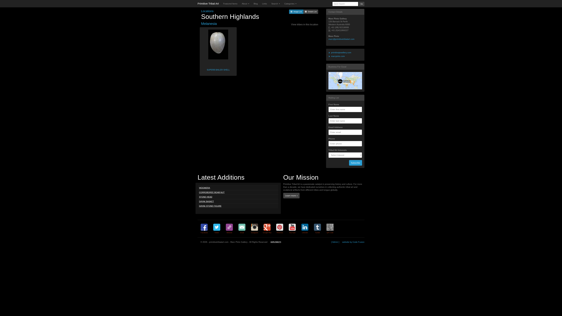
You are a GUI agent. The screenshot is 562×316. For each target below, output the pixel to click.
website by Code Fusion (353, 242)
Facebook (204, 232)
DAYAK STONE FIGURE (210, 206)
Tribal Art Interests (337, 150)
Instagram (254, 232)
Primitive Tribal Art (208, 3)
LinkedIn (305, 232)
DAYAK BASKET (206, 201)
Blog (256, 3)
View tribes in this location (304, 24)
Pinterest (280, 232)
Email (242, 232)
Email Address (335, 127)
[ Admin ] (335, 242)
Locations (207, 11)
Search (275, 3)
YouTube (292, 232)
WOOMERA (204, 188)
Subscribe (355, 163)
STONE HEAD (205, 197)
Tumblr (317, 232)
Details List (312, 12)
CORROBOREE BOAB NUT (212, 192)
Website (229, 232)
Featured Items (230, 3)
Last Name (333, 116)
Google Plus (267, 232)
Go (361, 4)
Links (264, 3)
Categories (289, 3)
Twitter (216, 232)
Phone (331, 139)
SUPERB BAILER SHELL (218, 70)
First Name (333, 104)
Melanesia (209, 24)
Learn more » (291, 195)
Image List (298, 12)
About (245, 3)
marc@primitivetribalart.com (341, 39)
